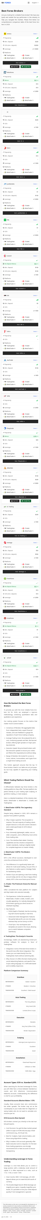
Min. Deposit (9, 42)
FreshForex (10, 578)
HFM (8, 396)
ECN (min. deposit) (10, 45)
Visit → (20, 63)
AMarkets (10, 468)
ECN (6, 123)
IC (7, 112)
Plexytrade (10, 428)
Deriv (8, 148)
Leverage (7, 49)
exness (9, 34)
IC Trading (10, 507)
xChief (9, 658)
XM (8, 295)
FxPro (8, 331)
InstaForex (10, 618)
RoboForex (10, 72)
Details (35, 33)
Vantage (9, 543)
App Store (15, 66)
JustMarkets (10, 184)
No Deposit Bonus (10, 264)
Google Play (27, 66)
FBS (8, 220)
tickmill (9, 256)
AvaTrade (10, 360)
